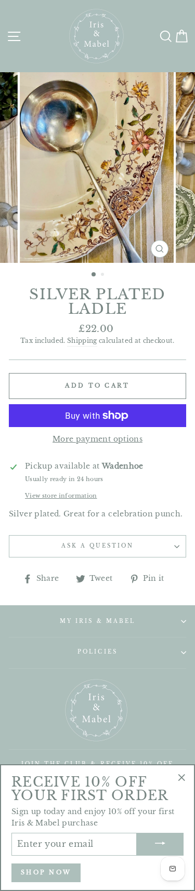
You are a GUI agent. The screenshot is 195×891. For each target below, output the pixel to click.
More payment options (97, 439)
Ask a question (97, 545)
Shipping (82, 340)
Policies (97, 651)
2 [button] (103, 275)
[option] (98, 167)
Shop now (46, 872)
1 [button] (94, 274)
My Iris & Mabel (97, 621)
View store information (61, 495)
